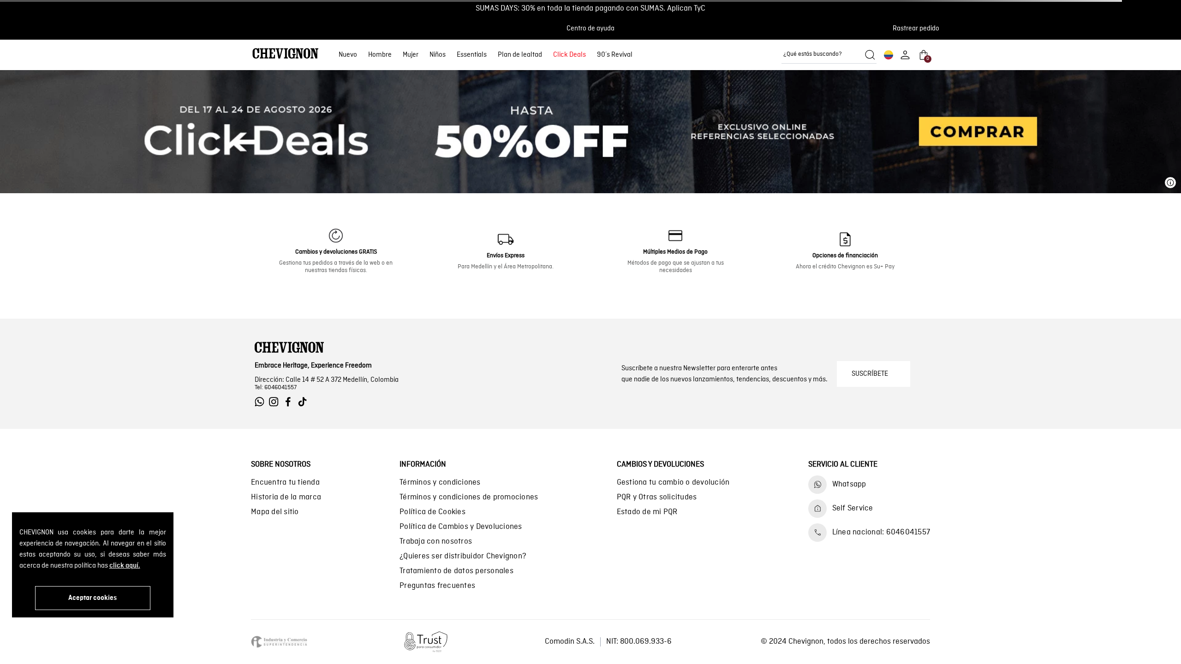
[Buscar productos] (870, 55)
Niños (437, 54)
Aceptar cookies (92, 598)
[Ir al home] (285, 54)
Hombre (380, 54)
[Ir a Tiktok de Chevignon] (305, 402)
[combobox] (829, 55)
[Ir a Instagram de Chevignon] (276, 402)
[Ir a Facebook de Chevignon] (290, 402)
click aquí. (124, 565)
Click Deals (569, 54)
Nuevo (348, 54)
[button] (919, 28)
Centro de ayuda (590, 28)
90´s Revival (614, 54)
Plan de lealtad (520, 54)
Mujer (410, 54)
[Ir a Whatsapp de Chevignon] (262, 402)
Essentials (472, 54)
